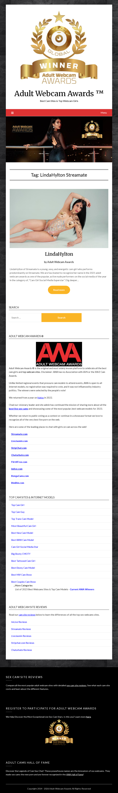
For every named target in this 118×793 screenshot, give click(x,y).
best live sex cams (18, 408)
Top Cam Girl (17, 505)
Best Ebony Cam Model (23, 567)
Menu (104, 112)
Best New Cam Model (22, 532)
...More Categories (23, 585)
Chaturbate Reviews (21, 650)
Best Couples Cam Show (23, 581)
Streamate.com (19, 434)
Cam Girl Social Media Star (24, 546)
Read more (59, 289)
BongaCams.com (20, 476)
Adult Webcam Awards (60, 262)
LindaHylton (59, 254)
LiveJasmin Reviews (21, 636)
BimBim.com (17, 482)
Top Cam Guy (18, 512)
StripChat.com (19, 448)
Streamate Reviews (21, 629)
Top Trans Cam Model (22, 518)
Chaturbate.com (20, 455)
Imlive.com (16, 468)
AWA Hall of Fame (74, 774)
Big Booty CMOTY (20, 553)
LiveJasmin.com (19, 441)
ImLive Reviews (19, 622)
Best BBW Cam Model (22, 540)
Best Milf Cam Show (21, 574)
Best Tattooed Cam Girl (23, 560)
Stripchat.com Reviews (22, 642)
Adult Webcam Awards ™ (59, 93)
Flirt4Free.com (19, 462)
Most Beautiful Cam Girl (23, 526)
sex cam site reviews (76, 685)
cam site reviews (27, 614)
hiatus (40, 397)
